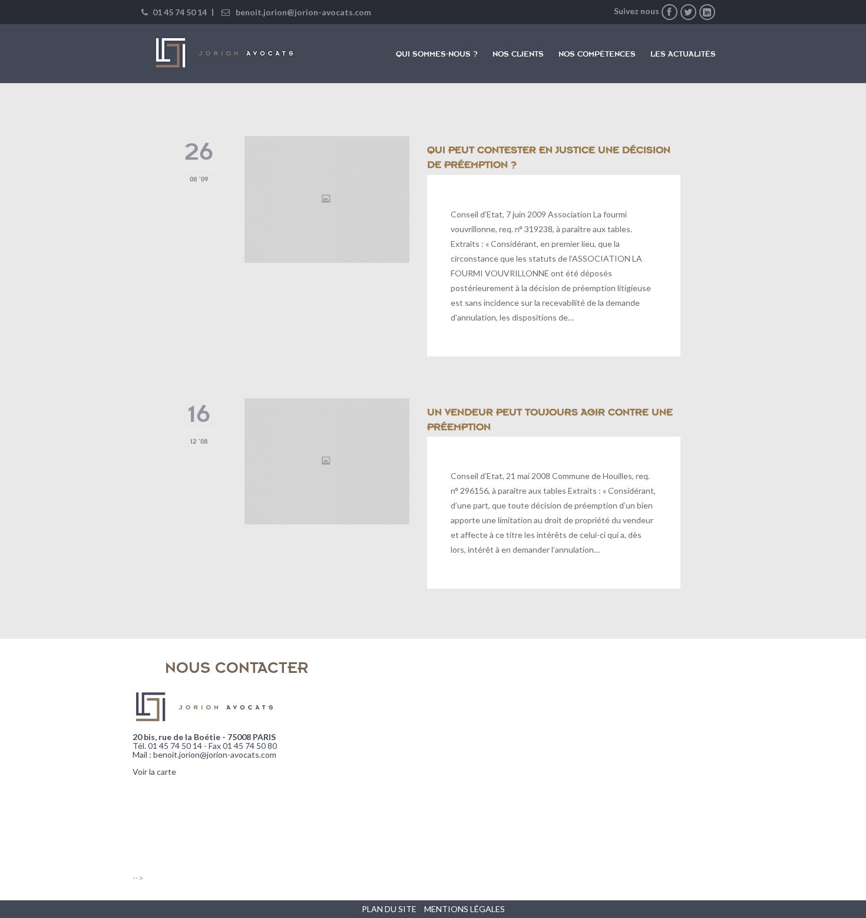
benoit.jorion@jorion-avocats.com (303, 12)
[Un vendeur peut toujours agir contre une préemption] (326, 461)
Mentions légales (464, 909)
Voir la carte (154, 772)
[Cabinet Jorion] (224, 52)
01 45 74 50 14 (179, 12)
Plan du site (389, 909)
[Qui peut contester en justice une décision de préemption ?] (326, 199)
